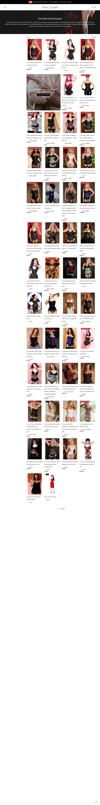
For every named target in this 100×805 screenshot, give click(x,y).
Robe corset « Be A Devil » (50, 497)
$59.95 (66, 289)
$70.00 (83, 176)
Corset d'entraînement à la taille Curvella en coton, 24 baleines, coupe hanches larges (88, 65)
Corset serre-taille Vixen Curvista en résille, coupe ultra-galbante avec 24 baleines (35, 248)
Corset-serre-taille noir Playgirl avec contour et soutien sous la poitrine (70, 65)
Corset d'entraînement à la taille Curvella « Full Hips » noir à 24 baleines (35, 283)
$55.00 (84, 469)
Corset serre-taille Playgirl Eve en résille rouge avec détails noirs (87, 464)
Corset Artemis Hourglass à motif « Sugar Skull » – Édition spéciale (69, 138)
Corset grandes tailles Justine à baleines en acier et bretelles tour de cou (34, 354)
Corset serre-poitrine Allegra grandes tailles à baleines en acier (51, 138)
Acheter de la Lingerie (43, 94)
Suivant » (63, 509)
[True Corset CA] (50, 7)
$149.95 (84, 253)
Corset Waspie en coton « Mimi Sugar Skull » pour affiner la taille (34, 389)
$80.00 (66, 218)
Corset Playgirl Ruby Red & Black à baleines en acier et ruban (69, 283)
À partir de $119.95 (69, 391)
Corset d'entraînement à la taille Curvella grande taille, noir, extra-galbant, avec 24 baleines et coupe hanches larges (69, 210)
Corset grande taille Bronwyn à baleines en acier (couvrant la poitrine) (70, 354)
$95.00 (48, 178)
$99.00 (48, 499)
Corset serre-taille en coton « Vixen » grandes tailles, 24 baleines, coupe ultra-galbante (88, 138)
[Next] (95, 2)
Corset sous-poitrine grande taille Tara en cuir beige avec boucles (69, 318)
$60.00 (30, 68)
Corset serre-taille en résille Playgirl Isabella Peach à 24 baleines (69, 173)
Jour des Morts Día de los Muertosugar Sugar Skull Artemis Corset (50, 283)
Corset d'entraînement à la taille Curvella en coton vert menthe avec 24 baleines (51, 173)
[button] (92, 7)
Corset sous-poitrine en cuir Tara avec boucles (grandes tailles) (87, 248)
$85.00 (84, 70)
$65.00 (66, 70)
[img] (29, 69)
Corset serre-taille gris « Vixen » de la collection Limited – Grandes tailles (52, 464)
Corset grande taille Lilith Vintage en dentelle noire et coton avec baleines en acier (87, 389)
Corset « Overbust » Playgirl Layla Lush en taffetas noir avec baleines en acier (88, 100)
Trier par (28, 37)
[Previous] (4, 2)
